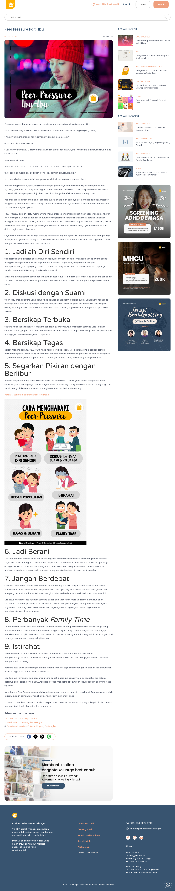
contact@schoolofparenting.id (145, 828)
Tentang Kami (85, 829)
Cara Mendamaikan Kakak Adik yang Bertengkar (32, 726)
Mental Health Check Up (108, 4)
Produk (127, 4)
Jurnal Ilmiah (84, 841)
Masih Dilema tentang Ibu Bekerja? (24, 722)
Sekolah (81, 852)
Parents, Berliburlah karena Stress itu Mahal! (27, 394)
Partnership (84, 847)
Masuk (161, 4)
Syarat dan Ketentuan (89, 835)
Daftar (143, 4)
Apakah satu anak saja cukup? (21, 718)
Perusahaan (92, 852)
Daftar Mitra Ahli (86, 823)
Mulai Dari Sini (53, 785)
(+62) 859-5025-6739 (141, 823)
